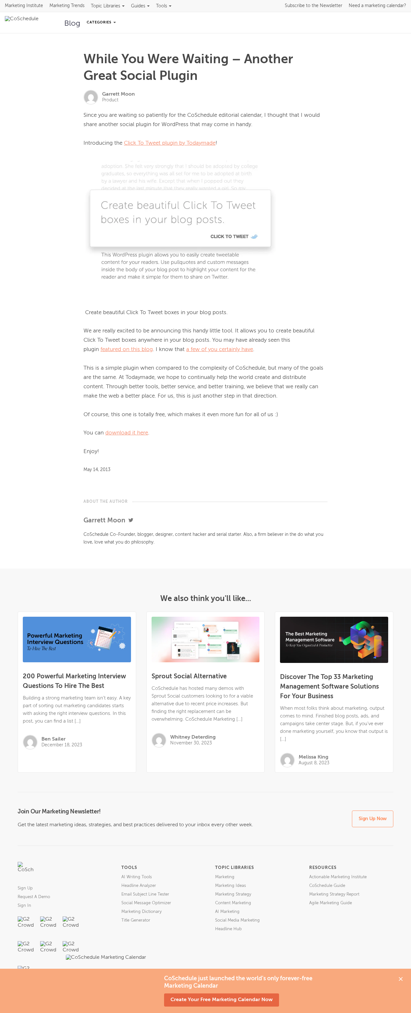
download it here (126, 433)
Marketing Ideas (230, 886)
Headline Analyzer (138, 886)
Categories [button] (100, 22)
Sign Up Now (373, 818)
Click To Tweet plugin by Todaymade (169, 143)
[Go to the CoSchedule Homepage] (26, 870)
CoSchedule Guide (327, 886)
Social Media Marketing (237, 920)
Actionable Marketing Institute (338, 877)
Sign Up (25, 888)
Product (110, 100)
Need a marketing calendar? (377, 6)
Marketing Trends (66, 6)
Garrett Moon (118, 94)
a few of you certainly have (219, 349)
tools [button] (161, 6)
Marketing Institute (24, 6)
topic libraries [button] (105, 6)
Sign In (24, 906)
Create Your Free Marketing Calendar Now (222, 999)
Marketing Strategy (233, 894)
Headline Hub (228, 929)
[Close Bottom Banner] (400, 979)
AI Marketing (227, 912)
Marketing (224, 877)
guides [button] (138, 6)
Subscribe (313, 6)
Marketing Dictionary (141, 912)
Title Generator (135, 920)
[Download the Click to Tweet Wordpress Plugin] (205, 230)
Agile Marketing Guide (330, 903)
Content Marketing (233, 903)
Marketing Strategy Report (334, 894)
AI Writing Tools (136, 877)
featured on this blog (127, 349)
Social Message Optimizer (146, 903)
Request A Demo (34, 897)
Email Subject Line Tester (145, 894)
